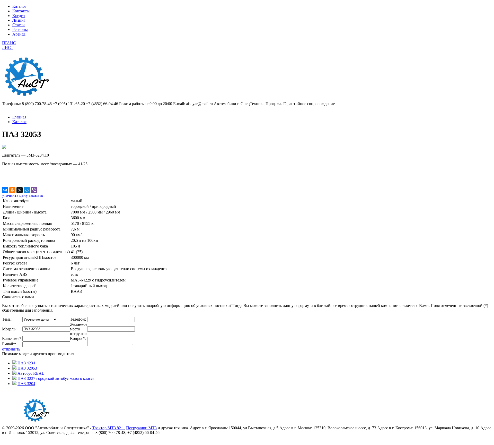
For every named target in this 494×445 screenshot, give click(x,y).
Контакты (21, 11)
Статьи (18, 25)
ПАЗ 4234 (26, 363)
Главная (19, 117)
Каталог (19, 6)
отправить (11, 349)
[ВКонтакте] (5, 190)
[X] (19, 190)
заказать (36, 195)
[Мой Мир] (27, 190)
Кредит (18, 15)
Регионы (20, 29)
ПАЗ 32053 (27, 368)
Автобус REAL (30, 373)
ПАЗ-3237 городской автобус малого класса (55, 378)
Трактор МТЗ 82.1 (108, 428)
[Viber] (34, 190)
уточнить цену (15, 195)
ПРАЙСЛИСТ (9, 45)
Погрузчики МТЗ (141, 428)
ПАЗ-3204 (26, 383)
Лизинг (18, 20)
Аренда (18, 34)
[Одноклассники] (12, 190)
